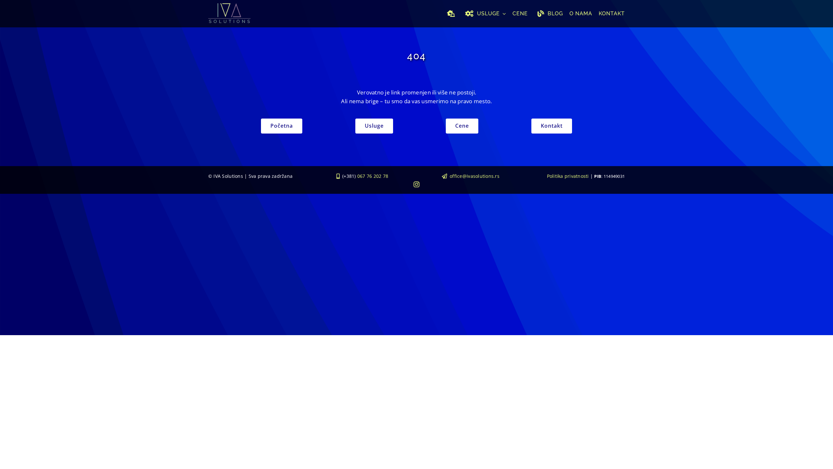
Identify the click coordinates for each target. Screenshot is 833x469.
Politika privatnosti (568, 176)
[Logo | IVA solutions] (229, 6)
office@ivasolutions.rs (474, 176)
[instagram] (416, 184)
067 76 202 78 (372, 176)
